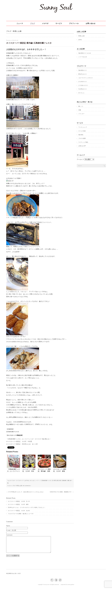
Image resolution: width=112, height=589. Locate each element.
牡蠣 (68, 480)
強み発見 (80, 134)
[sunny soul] (56, 13)
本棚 (79, 110)
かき (33, 480)
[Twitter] (52, 581)
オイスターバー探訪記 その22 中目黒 (19, 441)
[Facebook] (56, 581)
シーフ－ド (38, 480)
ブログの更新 (82, 138)
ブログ (32, 23)
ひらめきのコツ (82, 81)
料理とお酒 (17, 31)
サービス (59, 23)
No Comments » (27, 485)
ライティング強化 (83, 142)
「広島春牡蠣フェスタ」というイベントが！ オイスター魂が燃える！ (28, 439)
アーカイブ (80, 159)
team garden (71, 584)
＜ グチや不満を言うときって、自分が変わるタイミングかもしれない (25, 492)
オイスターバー (20, 480)
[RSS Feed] (60, 581)
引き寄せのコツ (82, 89)
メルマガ (45, 23)
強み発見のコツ (82, 70)
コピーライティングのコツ (85, 77)
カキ (31, 480)
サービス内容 (82, 131)
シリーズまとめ (82, 56)
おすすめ (26, 480)
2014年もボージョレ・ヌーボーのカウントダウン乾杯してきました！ (27, 507)
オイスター (13, 480)
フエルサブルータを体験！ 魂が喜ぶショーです (20, 513)
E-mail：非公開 (11, 530)
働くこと (80, 106)
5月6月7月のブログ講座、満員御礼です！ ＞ (62, 492)
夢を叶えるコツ (82, 74)
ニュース (20, 23)
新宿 (57, 480)
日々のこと (81, 92)
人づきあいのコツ (83, 85)
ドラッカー (81, 113)
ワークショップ (82, 127)
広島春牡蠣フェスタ (12, 431)
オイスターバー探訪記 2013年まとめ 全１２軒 (22, 444)
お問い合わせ (90, 23)
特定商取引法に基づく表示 (13, 573)
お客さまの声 (82, 146)
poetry (80, 39)
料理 (55, 480)
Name (8, 526)
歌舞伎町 (64, 480)
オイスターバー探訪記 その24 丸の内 (19, 510)
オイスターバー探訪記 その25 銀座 (18, 504)
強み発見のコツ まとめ (84, 53)
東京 (60, 480)
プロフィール (74, 23)
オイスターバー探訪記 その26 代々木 (19, 501)
